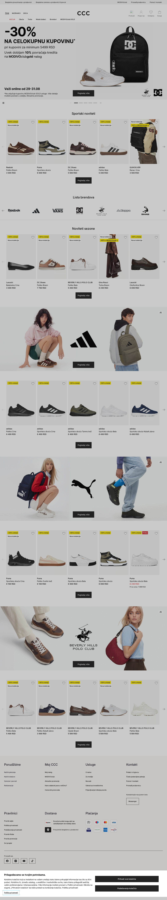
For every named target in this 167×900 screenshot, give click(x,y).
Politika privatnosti (11, 893)
